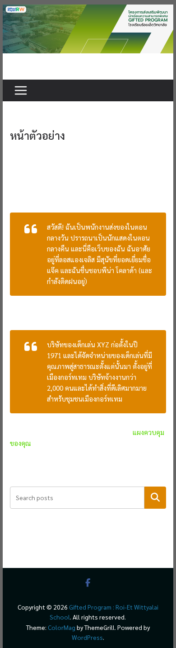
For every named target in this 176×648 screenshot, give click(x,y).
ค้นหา (155, 497)
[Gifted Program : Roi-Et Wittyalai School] (88, 9)
